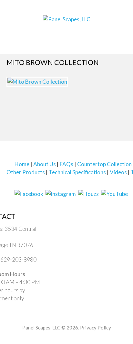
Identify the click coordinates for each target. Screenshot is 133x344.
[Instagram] (61, 204)
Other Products (25, 183)
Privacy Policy (95, 339)
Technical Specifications (77, 183)
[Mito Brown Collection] (37, 92)
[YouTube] (114, 204)
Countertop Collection (104, 175)
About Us (44, 175)
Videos (118, 183)
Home (22, 175)
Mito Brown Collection (41, 67)
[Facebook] (29, 204)
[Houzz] (88, 204)
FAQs (66, 175)
